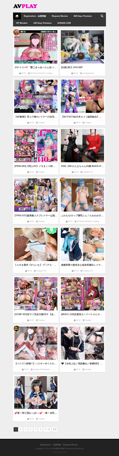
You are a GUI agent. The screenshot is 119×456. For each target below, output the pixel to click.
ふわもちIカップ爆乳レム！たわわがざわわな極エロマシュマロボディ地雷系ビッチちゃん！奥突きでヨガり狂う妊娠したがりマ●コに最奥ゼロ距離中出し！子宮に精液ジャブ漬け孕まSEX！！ (82, 215)
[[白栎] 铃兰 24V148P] (82, 46)
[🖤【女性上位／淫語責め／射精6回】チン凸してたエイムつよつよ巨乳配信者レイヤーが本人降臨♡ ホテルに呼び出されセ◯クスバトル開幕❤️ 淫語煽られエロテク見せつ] (82, 343)
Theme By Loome (59, 452)
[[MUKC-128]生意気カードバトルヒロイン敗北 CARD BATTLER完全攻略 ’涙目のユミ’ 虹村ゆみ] (82, 293)
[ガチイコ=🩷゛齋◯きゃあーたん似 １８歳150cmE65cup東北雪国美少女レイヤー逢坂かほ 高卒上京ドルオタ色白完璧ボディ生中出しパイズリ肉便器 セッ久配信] (36, 46)
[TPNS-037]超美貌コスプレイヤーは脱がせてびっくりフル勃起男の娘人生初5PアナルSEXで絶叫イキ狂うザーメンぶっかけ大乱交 (36, 215)
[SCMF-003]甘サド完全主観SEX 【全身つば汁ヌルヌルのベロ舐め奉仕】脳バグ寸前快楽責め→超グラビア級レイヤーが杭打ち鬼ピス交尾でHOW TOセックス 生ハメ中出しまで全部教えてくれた (36, 314)
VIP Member (22, 23)
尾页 (55, 429)
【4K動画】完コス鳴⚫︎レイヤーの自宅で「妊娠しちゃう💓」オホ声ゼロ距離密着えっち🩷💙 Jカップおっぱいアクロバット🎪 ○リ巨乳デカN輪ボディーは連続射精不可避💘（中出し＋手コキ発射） (36, 116)
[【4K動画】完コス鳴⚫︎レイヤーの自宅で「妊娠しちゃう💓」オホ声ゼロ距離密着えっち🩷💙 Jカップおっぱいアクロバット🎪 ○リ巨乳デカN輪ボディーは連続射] (36, 96)
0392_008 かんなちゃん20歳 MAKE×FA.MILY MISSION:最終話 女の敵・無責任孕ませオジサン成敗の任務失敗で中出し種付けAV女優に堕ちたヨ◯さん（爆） (82, 166)
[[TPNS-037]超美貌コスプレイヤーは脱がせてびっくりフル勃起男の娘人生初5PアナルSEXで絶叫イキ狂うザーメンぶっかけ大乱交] (36, 194)
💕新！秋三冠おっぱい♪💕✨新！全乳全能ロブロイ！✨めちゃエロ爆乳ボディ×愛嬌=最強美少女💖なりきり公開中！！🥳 (36, 413)
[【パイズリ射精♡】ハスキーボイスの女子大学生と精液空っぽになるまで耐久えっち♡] (36, 343)
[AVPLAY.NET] (27, 4)
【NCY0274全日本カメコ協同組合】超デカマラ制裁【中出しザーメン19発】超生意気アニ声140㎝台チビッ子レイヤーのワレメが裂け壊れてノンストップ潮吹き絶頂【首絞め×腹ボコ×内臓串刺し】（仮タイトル (82, 116)
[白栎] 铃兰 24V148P (72, 67)
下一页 (47, 429)
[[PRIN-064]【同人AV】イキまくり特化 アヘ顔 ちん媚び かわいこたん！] (36, 145)
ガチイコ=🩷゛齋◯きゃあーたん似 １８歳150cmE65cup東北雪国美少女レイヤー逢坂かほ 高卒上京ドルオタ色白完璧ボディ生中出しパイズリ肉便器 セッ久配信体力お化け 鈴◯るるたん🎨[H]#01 (36, 67)
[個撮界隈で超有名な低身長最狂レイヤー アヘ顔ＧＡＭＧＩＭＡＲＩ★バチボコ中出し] (82, 244)
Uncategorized (88, 73)
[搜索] (102, 15)
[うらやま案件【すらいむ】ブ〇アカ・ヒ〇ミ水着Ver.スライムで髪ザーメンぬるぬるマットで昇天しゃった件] (36, 244)
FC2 (91, 172)
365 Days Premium (83, 16)
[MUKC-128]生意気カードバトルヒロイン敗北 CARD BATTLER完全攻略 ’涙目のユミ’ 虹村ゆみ (82, 314)
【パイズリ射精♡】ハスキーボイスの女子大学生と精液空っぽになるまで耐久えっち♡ (36, 363)
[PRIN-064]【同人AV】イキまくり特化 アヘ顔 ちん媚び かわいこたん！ (36, 166)
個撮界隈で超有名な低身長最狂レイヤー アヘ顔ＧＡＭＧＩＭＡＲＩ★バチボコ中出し (82, 265)
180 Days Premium (42, 23)
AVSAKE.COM (64, 23)
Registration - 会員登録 (35, 16)
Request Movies (60, 16)
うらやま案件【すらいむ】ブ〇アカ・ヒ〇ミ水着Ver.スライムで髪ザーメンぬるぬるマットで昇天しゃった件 (36, 265)
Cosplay (49, 73)
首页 (17, 15)
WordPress (79, 449)
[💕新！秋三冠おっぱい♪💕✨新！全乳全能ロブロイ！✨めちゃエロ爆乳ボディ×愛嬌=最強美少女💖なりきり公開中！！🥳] (36, 392)
